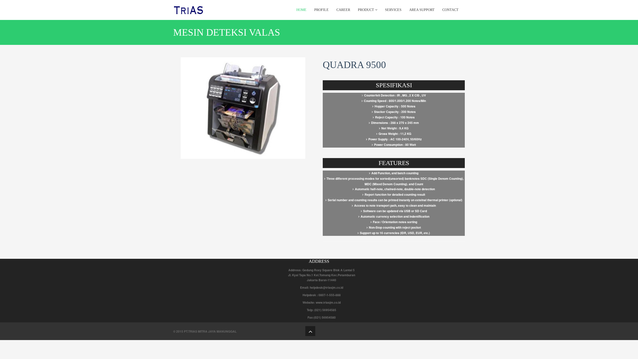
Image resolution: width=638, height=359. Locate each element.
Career (343, 10)
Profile (321, 10)
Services (393, 10)
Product (366, 10)
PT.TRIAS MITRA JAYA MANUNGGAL (210, 331)
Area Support (422, 10)
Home (301, 10)
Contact (450, 10)
